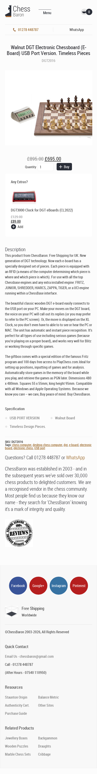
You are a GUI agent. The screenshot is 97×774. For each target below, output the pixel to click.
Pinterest (79, 585)
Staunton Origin (16, 697)
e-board (74, 445)
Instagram (59, 585)
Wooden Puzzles (16, 746)
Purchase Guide (16, 713)
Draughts (44, 746)
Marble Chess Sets (18, 754)
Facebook (18, 585)
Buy (66, 166)
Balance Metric (48, 697)
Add (20, 226)
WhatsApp (75, 457)
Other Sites (46, 705)
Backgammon (47, 738)
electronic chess (23, 448)
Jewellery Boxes (16, 738)
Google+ (38, 585)
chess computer (21, 445)
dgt (66, 445)
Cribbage (44, 754)
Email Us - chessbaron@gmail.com (29, 656)
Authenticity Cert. (17, 705)
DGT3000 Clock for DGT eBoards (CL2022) (42, 210)
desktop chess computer (47, 445)
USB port (39, 448)
